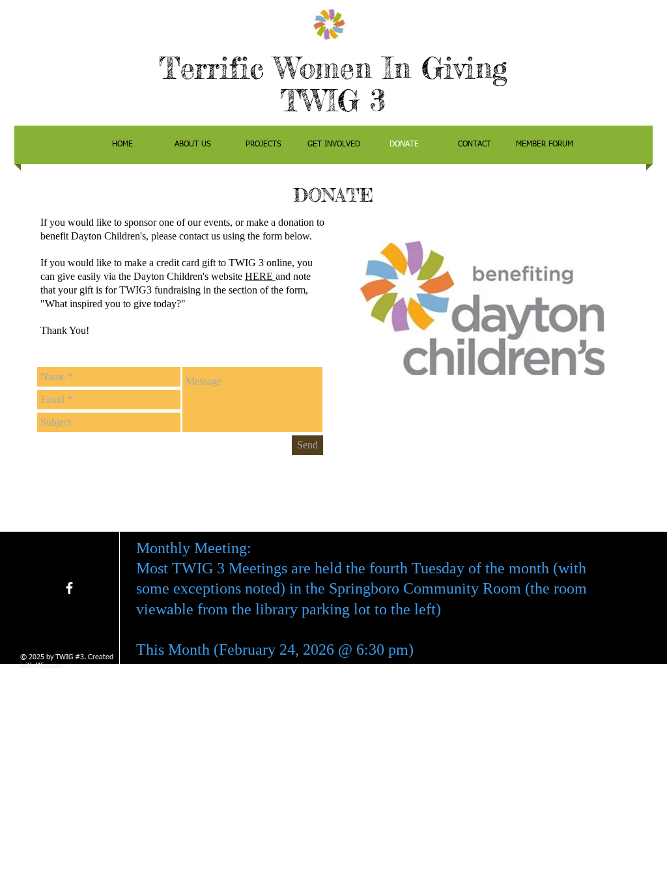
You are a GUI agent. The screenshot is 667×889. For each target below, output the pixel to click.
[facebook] (69, 588)
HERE (260, 276)
